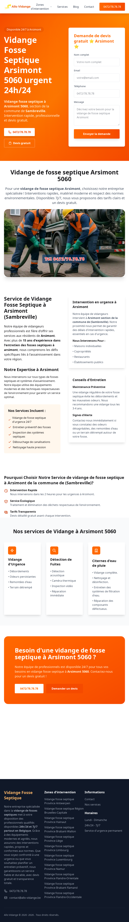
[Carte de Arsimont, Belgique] (64, 747)
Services (62, 7)
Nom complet (81, 54)
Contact (89, 7)
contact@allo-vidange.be (25, 898)
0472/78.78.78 (112, 7)
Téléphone (80, 86)
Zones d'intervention (40, 7)
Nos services (93, 804)
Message (79, 102)
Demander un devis (65, 688)
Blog (76, 7)
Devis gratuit (22, 143)
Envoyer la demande (96, 134)
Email (77, 70)
